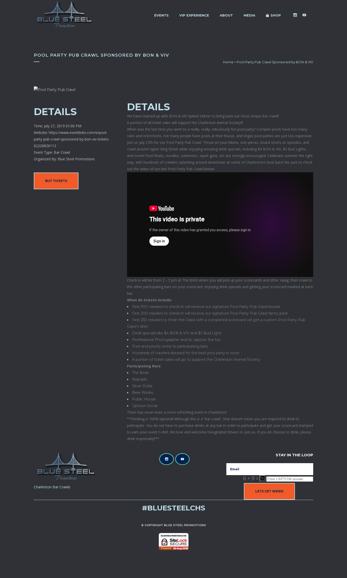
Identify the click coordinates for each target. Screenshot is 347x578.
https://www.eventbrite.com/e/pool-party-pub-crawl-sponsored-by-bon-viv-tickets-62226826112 (72, 139)
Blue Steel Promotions (185, 525)
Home (228, 62)
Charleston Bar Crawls (52, 487)
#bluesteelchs (173, 508)
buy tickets (56, 181)
